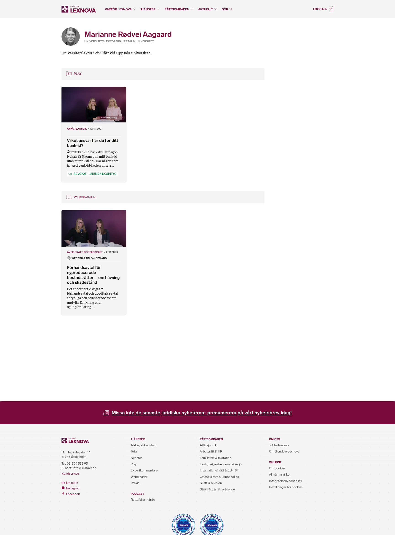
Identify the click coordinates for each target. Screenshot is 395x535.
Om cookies (277, 468)
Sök (225, 9)
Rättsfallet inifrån (143, 500)
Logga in (320, 9)
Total (134, 451)
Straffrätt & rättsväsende (217, 489)
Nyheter (136, 458)
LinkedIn (71, 483)
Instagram (72, 488)
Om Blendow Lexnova (284, 451)
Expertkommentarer (145, 470)
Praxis (135, 483)
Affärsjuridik (77, 128)
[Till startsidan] (78, 9)
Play (78, 74)
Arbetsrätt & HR (211, 451)
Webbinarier (84, 197)
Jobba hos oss (279, 445)
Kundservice (70, 474)
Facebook (72, 494)
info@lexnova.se (84, 468)
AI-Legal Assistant (144, 445)
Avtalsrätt (75, 252)
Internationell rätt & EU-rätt (219, 470)
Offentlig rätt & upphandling (219, 477)
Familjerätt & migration (215, 458)
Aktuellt (205, 9)
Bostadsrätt (93, 252)
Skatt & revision (211, 483)
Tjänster (148, 9)
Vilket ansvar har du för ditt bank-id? (92, 143)
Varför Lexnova (118, 9)
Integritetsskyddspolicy (285, 481)
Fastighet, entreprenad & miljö (221, 464)
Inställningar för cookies (286, 487)
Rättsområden (177, 9)
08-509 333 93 (77, 464)
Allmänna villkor (280, 474)
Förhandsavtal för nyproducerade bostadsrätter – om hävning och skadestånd (93, 275)
